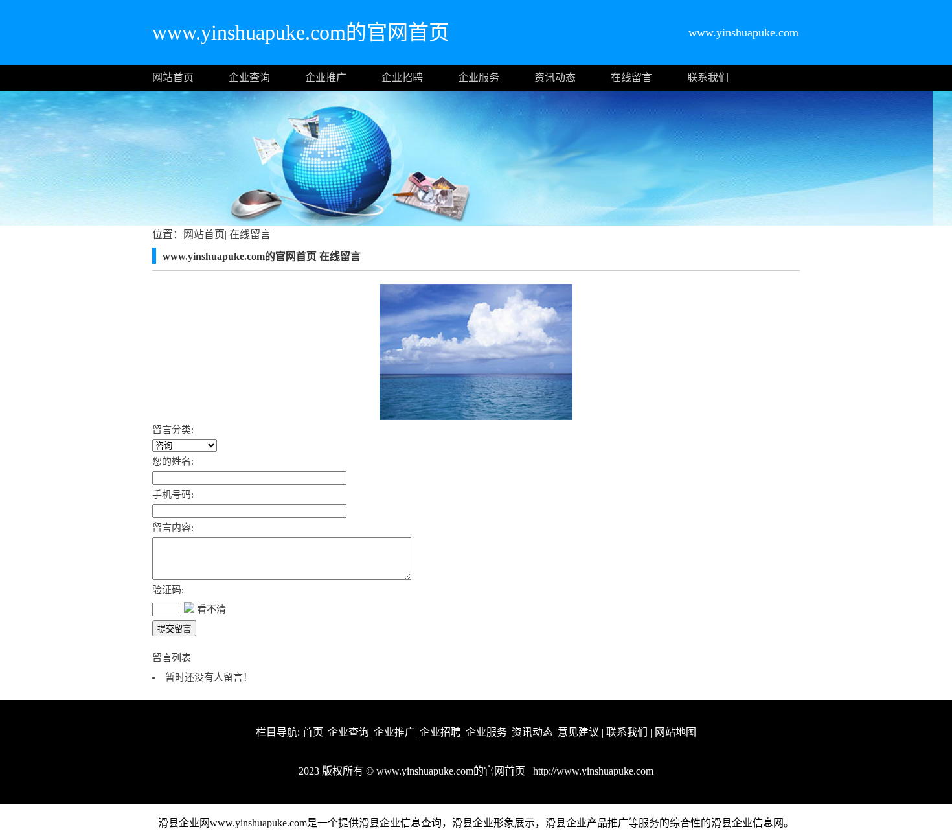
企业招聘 (402, 77)
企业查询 (249, 77)
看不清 (211, 609)
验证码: (168, 590)
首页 (312, 732)
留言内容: (173, 527)
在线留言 (631, 77)
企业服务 (478, 77)
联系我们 (708, 77)
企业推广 (325, 77)
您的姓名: (173, 461)
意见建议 (578, 732)
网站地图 (675, 732)
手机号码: (173, 494)
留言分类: (173, 430)
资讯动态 (555, 77)
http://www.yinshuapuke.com (591, 770)
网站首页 (173, 77)
